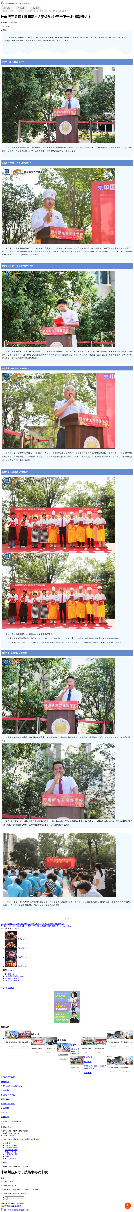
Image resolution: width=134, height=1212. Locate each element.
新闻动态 (5, 1117)
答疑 (29, 3)
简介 (2, 3)
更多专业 (92, 1068)
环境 (21, 3)
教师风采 (87, 1073)
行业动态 (21, 8)
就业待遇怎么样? (11, 1150)
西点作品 (4, 1095)
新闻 (25, 3)
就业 (17, 3)
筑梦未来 (89, 1057)
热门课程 (4, 1210)
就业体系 (11, 1104)
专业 (6, 3)
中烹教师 (4, 1077)
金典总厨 (87, 1066)
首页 (11, 11)
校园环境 (5, 1082)
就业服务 (4, 1104)
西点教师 (11, 1077)
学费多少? (8, 1143)
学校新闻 (6, 8)
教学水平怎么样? (11, 1152)
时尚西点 (101, 1066)
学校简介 (74, 1045)
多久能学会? (9, 1156)
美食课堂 (36, 8)
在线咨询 (4, 1162)
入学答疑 (5, 1108)
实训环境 (11, 1086)
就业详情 (18, 1210)
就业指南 (5, 1099)
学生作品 (5, 1090)
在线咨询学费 (16, 1206)
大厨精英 (94, 1066)
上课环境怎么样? (11, 1154)
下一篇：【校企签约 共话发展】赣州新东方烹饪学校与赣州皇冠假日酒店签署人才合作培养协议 (36, 926)
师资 (10, 3)
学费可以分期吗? (11, 1145)
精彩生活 (18, 1086)
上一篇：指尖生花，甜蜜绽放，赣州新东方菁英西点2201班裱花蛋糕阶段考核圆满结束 (32, 924)
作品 (13, 3)
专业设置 (87, 1062)
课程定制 (25, 1210)
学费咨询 (11, 1210)
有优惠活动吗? (10, 1159)
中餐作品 (11, 1095)
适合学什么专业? (11, 1147)
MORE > (15, 928)
